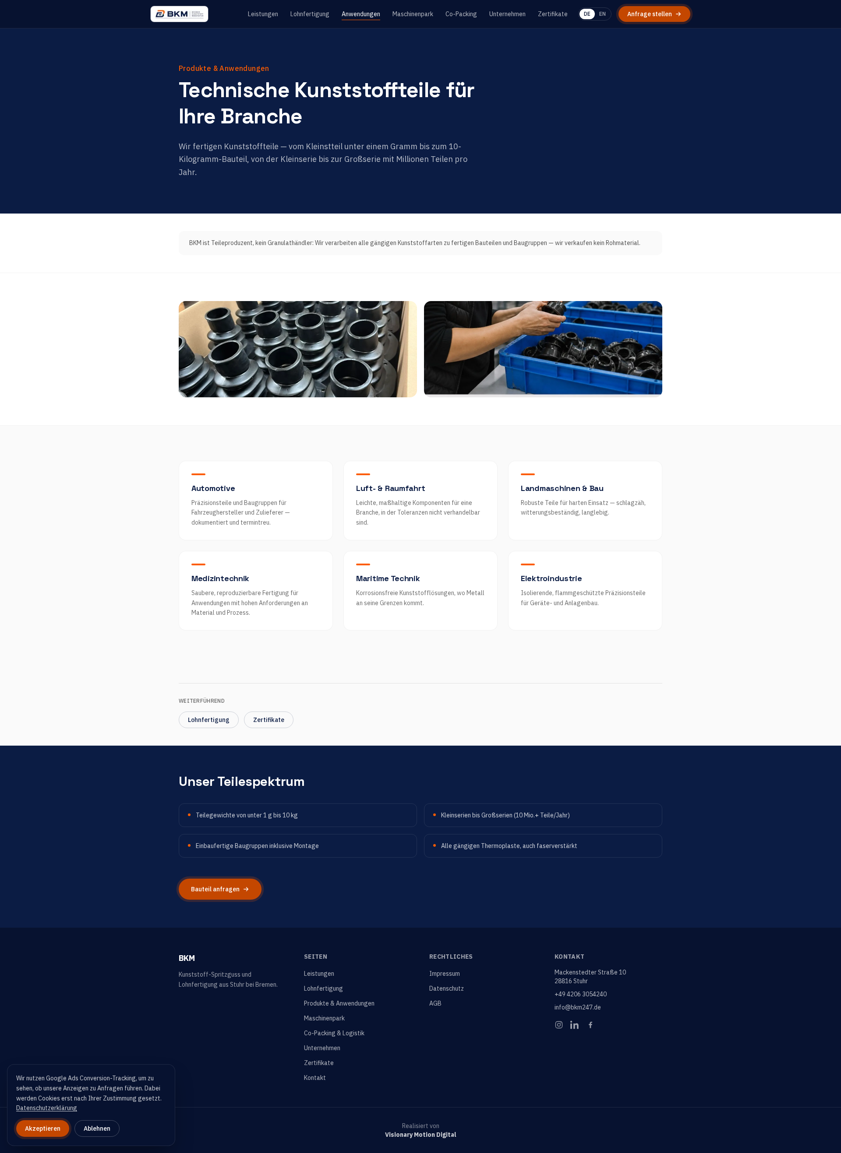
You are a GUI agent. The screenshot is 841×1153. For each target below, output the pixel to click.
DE (587, 14)
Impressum (444, 974)
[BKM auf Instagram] (559, 1024)
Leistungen (263, 14)
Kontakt (315, 1078)
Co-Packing (461, 14)
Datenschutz (446, 988)
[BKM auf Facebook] (590, 1024)
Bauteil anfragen (215, 889)
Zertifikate (553, 14)
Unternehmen (507, 14)
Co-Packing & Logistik (334, 1033)
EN (602, 14)
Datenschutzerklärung (46, 1108)
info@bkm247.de (578, 1007)
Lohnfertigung (309, 14)
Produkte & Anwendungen (339, 1003)
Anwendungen (361, 14)
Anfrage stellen (649, 14)
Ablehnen (97, 1128)
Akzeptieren (42, 1128)
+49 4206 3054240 (581, 994)
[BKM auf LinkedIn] (574, 1024)
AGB (435, 1003)
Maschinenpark (412, 14)
